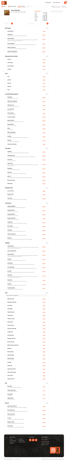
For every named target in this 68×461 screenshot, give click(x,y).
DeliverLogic (62, 459)
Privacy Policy (16, 459)
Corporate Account (13, 440)
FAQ (20, 459)
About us (11, 439)
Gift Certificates (21, 440)
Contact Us (11, 443)
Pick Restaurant (12, 6)
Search (4, 6)
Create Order (22, 6)
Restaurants (21, 439)
